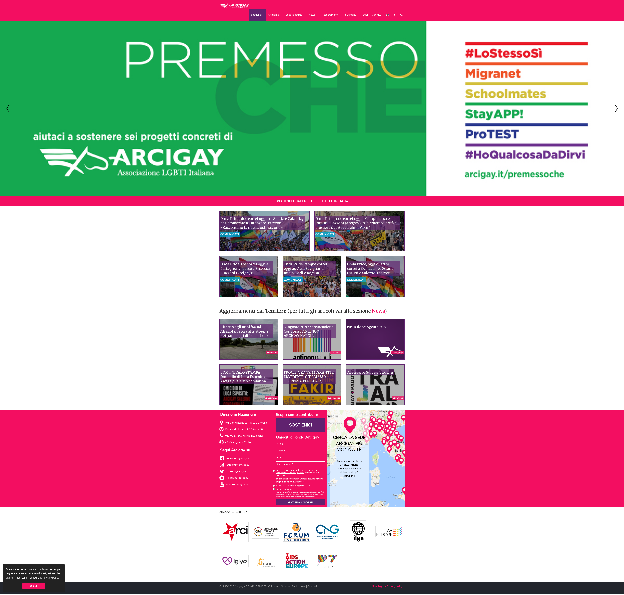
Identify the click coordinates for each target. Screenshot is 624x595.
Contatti (376, 14)
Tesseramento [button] (330, 14)
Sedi (365, 14)
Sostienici (300, 425)
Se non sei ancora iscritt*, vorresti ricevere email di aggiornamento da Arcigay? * (299, 480)
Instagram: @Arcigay (237, 464)
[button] (394, 15)
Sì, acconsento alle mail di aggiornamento (293, 485)
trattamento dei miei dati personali (290, 472)
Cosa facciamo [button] (294, 14)
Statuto (285, 586)
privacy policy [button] (51, 577)
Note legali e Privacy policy (387, 586)
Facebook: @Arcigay (237, 458)
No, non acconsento (284, 489)
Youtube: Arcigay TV (237, 484)
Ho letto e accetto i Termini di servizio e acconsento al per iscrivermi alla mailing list (297, 472)
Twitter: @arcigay (236, 471)
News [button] (312, 14)
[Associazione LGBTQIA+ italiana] (234, 4)
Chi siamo (273, 586)
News (378, 311)
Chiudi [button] (34, 586)
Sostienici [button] (256, 14)
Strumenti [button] (351, 14)
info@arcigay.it (233, 442)
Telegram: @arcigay (237, 477)
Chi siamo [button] (274, 14)
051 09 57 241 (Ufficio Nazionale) (244, 435)
